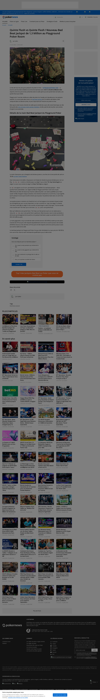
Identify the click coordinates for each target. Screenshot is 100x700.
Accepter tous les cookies (60, 695)
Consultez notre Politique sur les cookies (18, 697)
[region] (50, 695)
